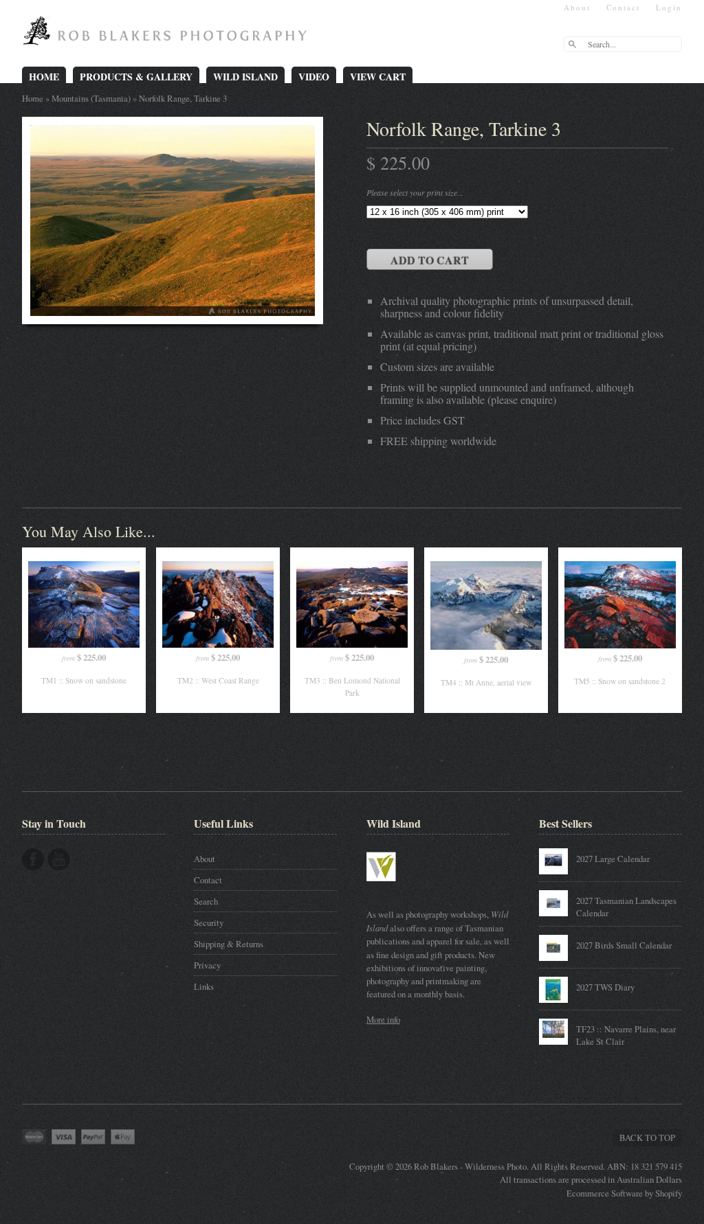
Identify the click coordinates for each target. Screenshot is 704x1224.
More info (383, 1019)
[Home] (168, 35)
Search (206, 901)
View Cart (378, 76)
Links (204, 986)
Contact (623, 7)
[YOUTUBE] (58, 859)
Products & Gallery (136, 76)
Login (669, 7)
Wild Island (245, 76)
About (577, 7)
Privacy (207, 965)
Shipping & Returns (228, 944)
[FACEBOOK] (33, 859)
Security (208, 922)
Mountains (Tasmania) (91, 98)
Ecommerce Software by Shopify (624, 1193)
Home (44, 76)
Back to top (647, 1137)
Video (313, 76)
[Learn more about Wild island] (400, 888)
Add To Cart (429, 260)
